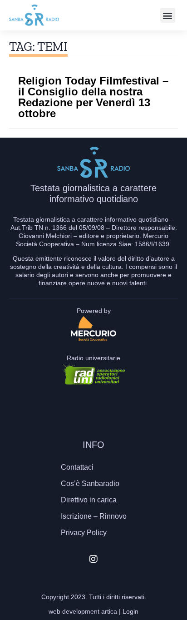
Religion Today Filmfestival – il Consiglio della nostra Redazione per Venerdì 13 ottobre (93, 96)
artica (109, 611)
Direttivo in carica (89, 500)
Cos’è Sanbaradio (90, 483)
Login (130, 611)
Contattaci (77, 467)
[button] (167, 15)
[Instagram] (93, 559)
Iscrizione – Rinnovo (94, 516)
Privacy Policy (84, 532)
